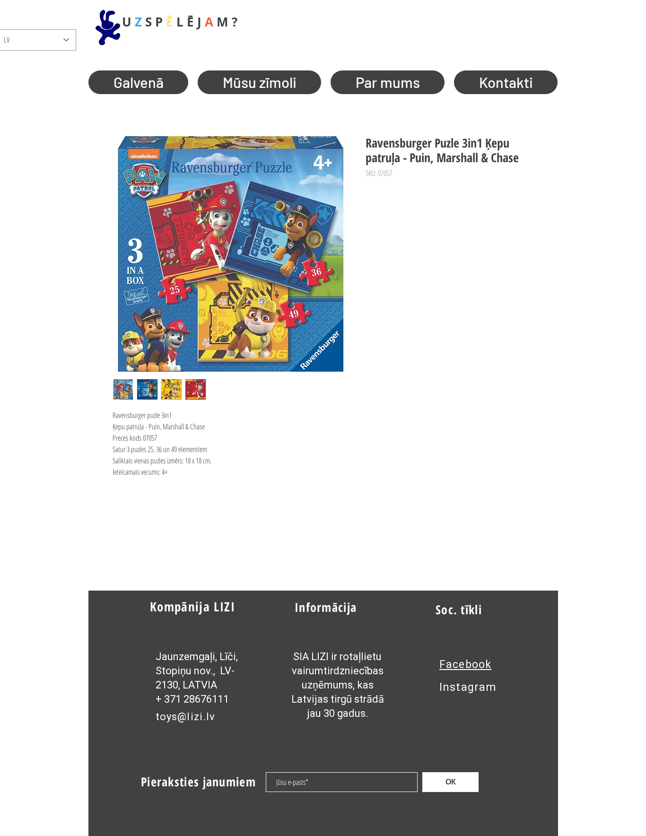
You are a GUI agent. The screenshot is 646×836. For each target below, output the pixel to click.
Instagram (468, 687)
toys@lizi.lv (185, 717)
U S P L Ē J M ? (179, 21)
